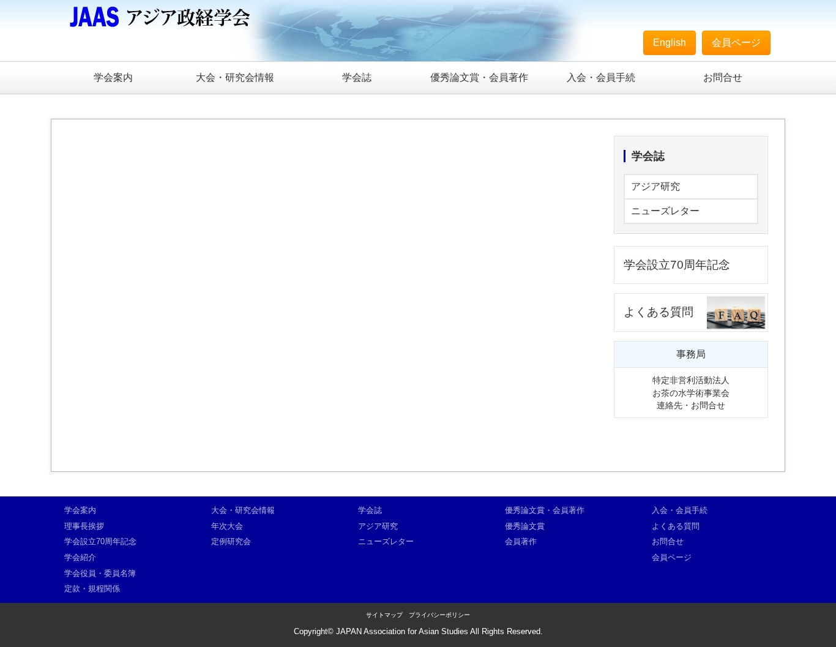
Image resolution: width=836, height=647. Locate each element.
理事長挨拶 (84, 526)
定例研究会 (231, 541)
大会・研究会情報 (235, 77)
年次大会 (227, 526)
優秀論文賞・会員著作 (479, 77)
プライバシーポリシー (439, 614)
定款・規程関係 (92, 588)
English (669, 42)
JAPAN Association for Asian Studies (402, 631)
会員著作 (521, 541)
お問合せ (722, 77)
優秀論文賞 (525, 526)
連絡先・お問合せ (691, 405)
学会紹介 (80, 557)
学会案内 (113, 77)
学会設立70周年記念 (677, 264)
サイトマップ (384, 614)
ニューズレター (665, 211)
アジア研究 (655, 186)
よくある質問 (658, 311)
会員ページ (736, 42)
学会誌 (356, 77)
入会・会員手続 (601, 77)
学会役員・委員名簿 (100, 573)
